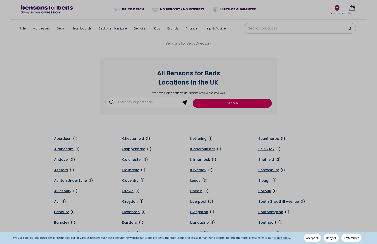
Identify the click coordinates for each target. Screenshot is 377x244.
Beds (61, 28)
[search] (349, 28)
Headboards (82, 28)
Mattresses (41, 28)
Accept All (312, 238)
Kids (157, 28)
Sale (22, 28)
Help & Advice (215, 28)
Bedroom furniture (113, 28)
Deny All (331, 238)
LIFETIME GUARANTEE (238, 9)
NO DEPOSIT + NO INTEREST (182, 9)
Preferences (351, 238)
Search (232, 103)
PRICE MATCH (133, 9)
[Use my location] (185, 102)
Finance (191, 28)
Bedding (140, 28)
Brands (172, 28)
